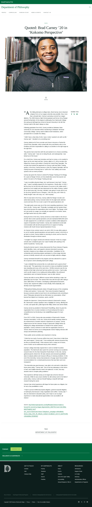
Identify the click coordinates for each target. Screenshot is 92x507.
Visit (25, 471)
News (59, 468)
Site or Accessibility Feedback (43, 502)
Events (59, 471)
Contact (26, 468)
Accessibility (61, 479)
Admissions (78, 468)
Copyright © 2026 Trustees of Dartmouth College (14, 502)
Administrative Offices (80, 479)
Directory (77, 476)
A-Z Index (77, 474)
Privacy (28, 502)
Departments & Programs (81, 482)
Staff (42, 474)
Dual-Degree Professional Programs (20, 494)
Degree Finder (78, 471)
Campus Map (27, 474)
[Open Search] (90, 7)
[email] (77, 114)
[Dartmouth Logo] (7, 2)
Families (43, 479)
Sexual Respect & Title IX (64, 482)
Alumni (43, 476)
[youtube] (87, 502)
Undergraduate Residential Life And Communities (66, 494)
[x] (74, 114)
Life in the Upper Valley (64, 476)
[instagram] (84, 502)
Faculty (43, 468)
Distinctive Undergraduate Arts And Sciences (42, 494)
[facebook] (71, 114)
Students (43, 471)
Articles (46, 23)
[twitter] (81, 502)
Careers (60, 474)
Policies (33, 502)
